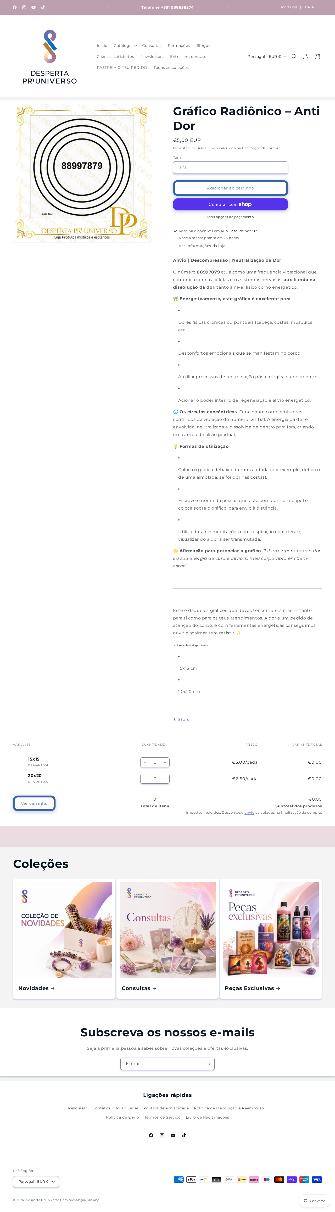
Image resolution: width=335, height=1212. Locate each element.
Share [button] (183, 719)
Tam (177, 157)
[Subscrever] (208, 1064)
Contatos (101, 1108)
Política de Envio (122, 1117)
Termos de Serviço (162, 1117)
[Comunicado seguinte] (227, 7)
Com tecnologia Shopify (79, 1200)
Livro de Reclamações (207, 1117)
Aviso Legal (126, 1108)
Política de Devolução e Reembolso (229, 1108)
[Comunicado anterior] (107, 7)
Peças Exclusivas (249, 988)
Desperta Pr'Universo (42, 1200)
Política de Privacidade (166, 1108)
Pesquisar (77, 1108)
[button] (125, 45)
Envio (213, 148)
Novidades (33, 988)
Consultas (136, 988)
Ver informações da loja (202, 245)
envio (249, 812)
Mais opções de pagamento (230, 217)
